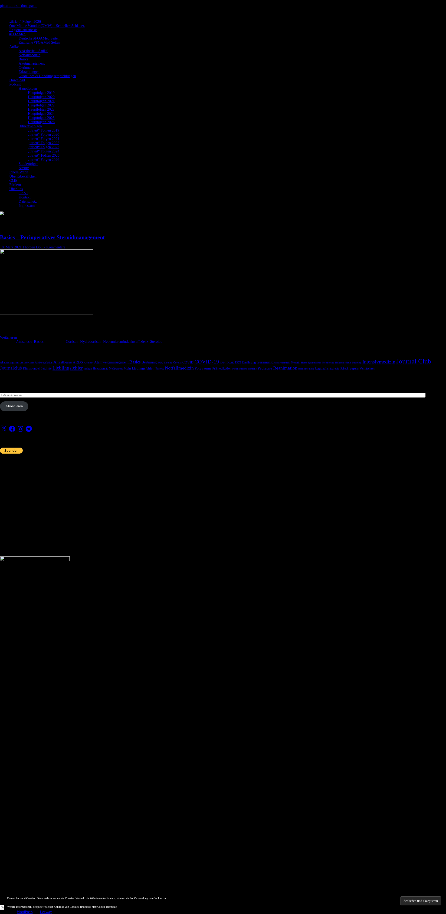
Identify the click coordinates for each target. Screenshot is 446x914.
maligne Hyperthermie (96, 368)
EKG (238, 362)
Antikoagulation (43, 362)
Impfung (356, 362)
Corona (177, 362)
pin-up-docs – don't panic (18, 6)
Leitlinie (46, 368)
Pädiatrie (265, 368)
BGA (160, 362)
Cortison (72, 341)
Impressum (27, 206)
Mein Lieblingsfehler (139, 368)
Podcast (15, 84)
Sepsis (354, 368)
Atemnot (88, 362)
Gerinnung (26, 67)
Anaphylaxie (27, 362)
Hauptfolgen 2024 (41, 113)
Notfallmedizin (29, 55)
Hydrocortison (90, 341)
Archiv (24, 168)
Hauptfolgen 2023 (41, 109)
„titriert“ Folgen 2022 (43, 143)
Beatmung (149, 362)
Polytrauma (203, 368)
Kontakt (24, 197)
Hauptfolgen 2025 (41, 118)
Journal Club (413, 361)
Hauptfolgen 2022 (41, 105)
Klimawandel (31, 368)
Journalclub (11, 367)
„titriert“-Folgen (30, 126)
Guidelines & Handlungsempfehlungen (47, 76)
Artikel (14, 47)
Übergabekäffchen (22, 176)
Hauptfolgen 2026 (41, 122)
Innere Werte (18, 172)
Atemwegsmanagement (111, 362)
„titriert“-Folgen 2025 (43, 155)
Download (17, 80)
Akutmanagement (32, 63)
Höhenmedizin (343, 362)
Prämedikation (221, 368)
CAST (23, 193)
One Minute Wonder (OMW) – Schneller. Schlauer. (47, 26)
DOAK (230, 362)
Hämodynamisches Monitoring (317, 362)
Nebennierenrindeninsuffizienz (125, 341)
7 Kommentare (54, 247)
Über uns (16, 189)
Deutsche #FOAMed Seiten (39, 38)
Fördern (15, 185)
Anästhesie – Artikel (33, 51)
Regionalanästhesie (23, 30)
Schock (344, 368)
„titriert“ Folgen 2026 (43, 160)
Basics (23, 59)
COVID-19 (206, 362)
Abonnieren (14, 406)
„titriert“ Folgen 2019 (43, 130)
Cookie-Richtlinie (107, 906)
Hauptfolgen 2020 (41, 97)
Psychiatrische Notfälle (244, 368)
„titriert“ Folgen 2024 (43, 151)
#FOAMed (17, 34)
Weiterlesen (8, 337)
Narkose (159, 368)
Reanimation (285, 368)
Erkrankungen (29, 72)
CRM (223, 362)
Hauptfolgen (28, 88)
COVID (187, 362)
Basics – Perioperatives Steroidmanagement (52, 237)
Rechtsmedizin (306, 368)
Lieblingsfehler (67, 368)
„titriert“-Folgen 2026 (25, 21)
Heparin (295, 362)
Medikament (116, 368)
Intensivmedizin (378, 362)
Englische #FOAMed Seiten (39, 42)
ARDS (78, 362)
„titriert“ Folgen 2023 (43, 147)
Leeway (46, 912)
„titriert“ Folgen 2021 (43, 139)
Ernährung (249, 362)
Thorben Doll (33, 247)
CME (13, 180)
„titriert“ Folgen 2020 (43, 134)
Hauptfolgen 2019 (41, 93)
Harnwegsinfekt (281, 362)
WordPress (25, 912)
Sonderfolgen (28, 164)
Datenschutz (28, 201)
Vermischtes (367, 368)
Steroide (156, 341)
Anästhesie (24, 341)
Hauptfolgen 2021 (41, 101)
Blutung (168, 362)
